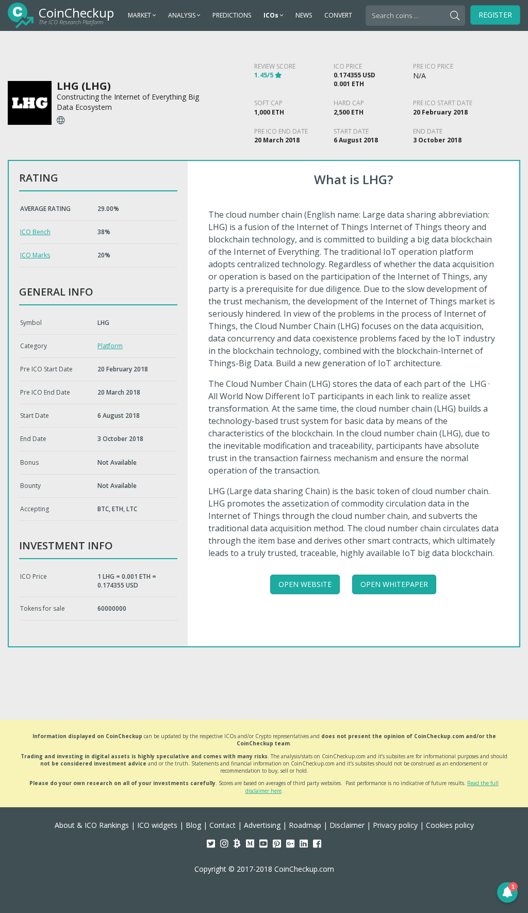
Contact (222, 825)
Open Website (305, 584)
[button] (507, 892)
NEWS (303, 15)
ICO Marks (35, 255)
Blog (193, 825)
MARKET (140, 15)
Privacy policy (395, 825)
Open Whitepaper (394, 584)
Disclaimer (347, 825)
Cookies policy (450, 825)
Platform (110, 345)
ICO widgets (157, 825)
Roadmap (305, 825)
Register (495, 15)
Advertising (262, 825)
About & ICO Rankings (92, 825)
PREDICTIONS (231, 15)
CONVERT (338, 15)
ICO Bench (35, 231)
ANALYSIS (182, 15)
